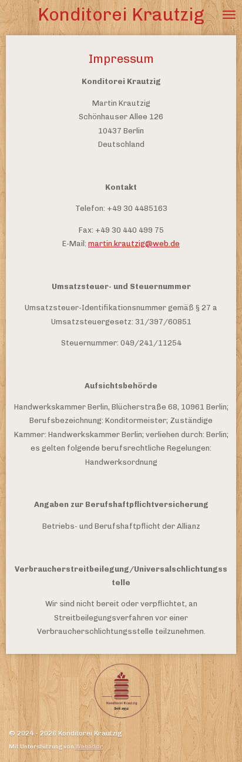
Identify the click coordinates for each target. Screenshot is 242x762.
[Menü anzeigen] (229, 14)
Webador (89, 746)
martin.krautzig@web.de (134, 243)
